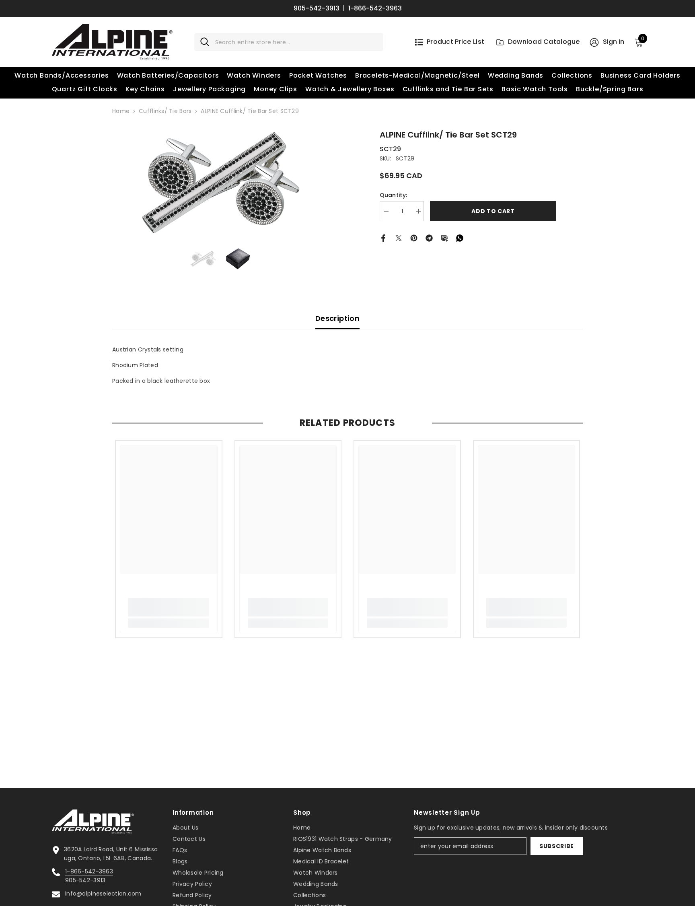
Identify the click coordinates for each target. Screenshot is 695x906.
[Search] (288, 42)
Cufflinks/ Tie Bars (165, 111)
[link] (168, 607)
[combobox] (296, 42)
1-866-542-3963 (375, 8)
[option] (221, 183)
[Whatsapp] (459, 237)
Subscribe (556, 846)
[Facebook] (383, 237)
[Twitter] (398, 237)
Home (121, 111)
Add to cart (493, 211)
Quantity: (393, 195)
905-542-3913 (316, 8)
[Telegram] (429, 237)
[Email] (444, 237)
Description (337, 318)
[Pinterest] (413, 237)
